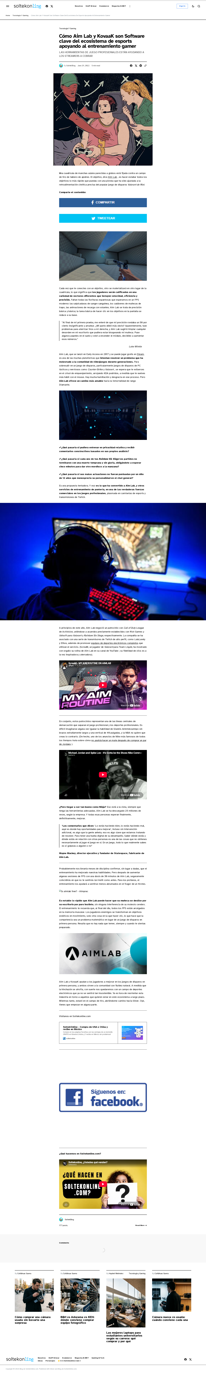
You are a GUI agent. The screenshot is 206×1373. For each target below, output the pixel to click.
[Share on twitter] (135, 65)
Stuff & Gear (54, 1358)
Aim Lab (112, 177)
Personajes (50, 1361)
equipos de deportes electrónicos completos (114, 643)
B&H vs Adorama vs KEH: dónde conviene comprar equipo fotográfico (77, 1320)
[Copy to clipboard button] (145, 65)
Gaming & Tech (98, 1358)
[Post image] (34, 1295)
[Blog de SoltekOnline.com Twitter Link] (51, 6)
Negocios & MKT (82, 1358)
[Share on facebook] (131, 65)
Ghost (52, 1369)
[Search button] (198, 6)
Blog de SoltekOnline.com (67, 1369)
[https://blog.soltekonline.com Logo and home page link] (27, 6)
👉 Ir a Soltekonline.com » (69, 1361)
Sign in (182, 6)
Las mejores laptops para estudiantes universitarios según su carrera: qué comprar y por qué (124, 1337)
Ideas (40, 1361)
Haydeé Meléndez (116, 1273)
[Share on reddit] (140, 65)
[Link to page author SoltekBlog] (61, 1219)
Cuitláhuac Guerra (24, 1273)
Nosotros (42, 1358)
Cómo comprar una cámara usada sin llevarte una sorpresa (32, 1320)
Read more (139, 1225)
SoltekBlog (70, 66)
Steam (140, 354)
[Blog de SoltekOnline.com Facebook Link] (47, 6)
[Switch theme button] (193, 6)
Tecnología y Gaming (20, 15)
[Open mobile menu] (8, 6)
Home (8, 15)
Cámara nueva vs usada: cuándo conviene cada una (170, 1318)
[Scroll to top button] (198, 1359)
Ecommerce (67, 1358)
